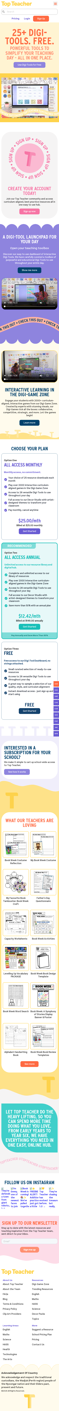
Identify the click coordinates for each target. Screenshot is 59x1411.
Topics (35, 1318)
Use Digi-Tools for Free (29, 64)
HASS (35, 1304)
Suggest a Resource (42, 1329)
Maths (35, 1299)
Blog (5, 1299)
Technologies (10, 1354)
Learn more (29, 422)
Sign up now (29, 211)
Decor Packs (38, 1314)
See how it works (17, 771)
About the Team (11, 1289)
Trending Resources (42, 1289)
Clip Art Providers (12, 1314)
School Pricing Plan (42, 1334)
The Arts (7, 1359)
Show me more (29, 270)
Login (27, 18)
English (35, 1294)
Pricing (15, 18)
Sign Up (41, 18)
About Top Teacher (13, 1284)
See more (30, 1064)
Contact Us (38, 1344)
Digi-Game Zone (40, 1284)
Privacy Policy (10, 1309)
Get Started (29, 531)
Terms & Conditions (13, 1304)
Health (6, 1349)
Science (36, 1309)
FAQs (5, 1294)
